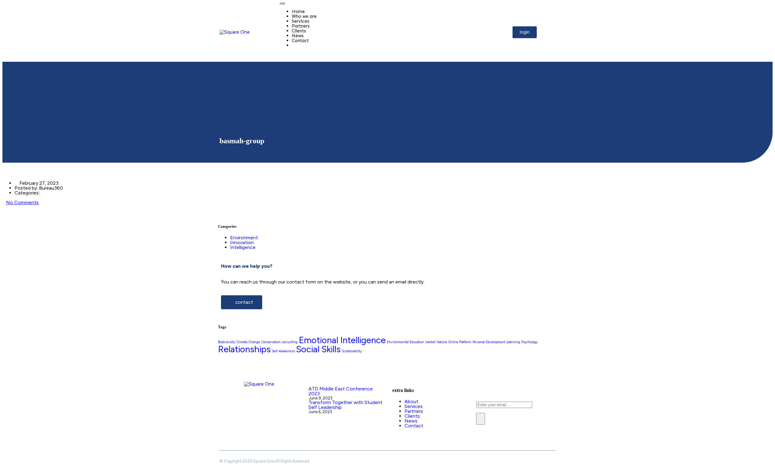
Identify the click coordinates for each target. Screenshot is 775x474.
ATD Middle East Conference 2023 (340, 391)
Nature (442, 342)
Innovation (242, 242)
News (298, 35)
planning (513, 342)
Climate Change (248, 342)
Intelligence (243, 247)
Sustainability (352, 351)
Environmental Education (405, 342)
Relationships (244, 349)
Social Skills (318, 349)
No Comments (22, 202)
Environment (244, 237)
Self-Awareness (283, 351)
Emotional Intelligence (342, 340)
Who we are (304, 16)
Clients (299, 31)
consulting (290, 342)
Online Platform (459, 342)
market (430, 342)
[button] (525, 32)
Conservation (271, 342)
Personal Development (489, 342)
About (411, 401)
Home (298, 11)
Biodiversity (226, 342)
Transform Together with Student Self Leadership (345, 404)
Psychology (529, 342)
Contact (300, 40)
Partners (301, 26)
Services (300, 21)
